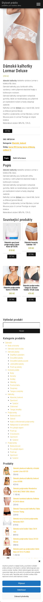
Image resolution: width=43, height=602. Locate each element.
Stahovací (14, 406)
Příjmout (21, 583)
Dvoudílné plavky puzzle (19, 361)
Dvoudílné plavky (16, 358)
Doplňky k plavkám (17, 355)
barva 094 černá (15, 147)
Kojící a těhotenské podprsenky (22, 422)
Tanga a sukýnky (16, 391)
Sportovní (13, 400)
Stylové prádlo (10, 2)
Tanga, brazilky (16, 409)
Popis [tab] (6, 158)
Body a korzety (13, 346)
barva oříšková (29, 147)
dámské (6, 80)
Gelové (12, 419)
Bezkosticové (15, 415)
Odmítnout (21, 590)
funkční (15, 403)
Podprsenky (12, 413)
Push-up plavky (16, 367)
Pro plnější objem (16, 428)
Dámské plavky (13, 352)
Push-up (13, 431)
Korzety (13, 376)
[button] (39, 561)
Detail (7, 131)
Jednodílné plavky (17, 364)
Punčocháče (15, 385)
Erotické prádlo (13, 370)
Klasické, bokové (19, 143)
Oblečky (13, 382)
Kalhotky (11, 394)
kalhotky (13, 80)
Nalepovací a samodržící (19, 425)
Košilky (12, 379)
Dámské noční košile (16, 349)
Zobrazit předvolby (21, 596)
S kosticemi (14, 434)
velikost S (7, 150)
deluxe (18, 108)
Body (12, 373)
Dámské (8, 343)
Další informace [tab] (19, 158)
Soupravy (13, 388)
